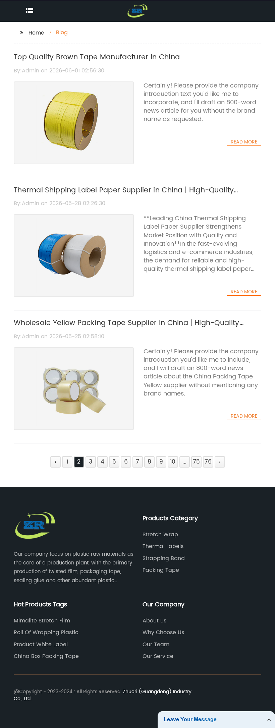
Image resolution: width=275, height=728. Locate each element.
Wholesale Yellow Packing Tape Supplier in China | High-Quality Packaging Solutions (126, 328)
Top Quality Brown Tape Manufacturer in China (97, 57)
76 (208, 462)
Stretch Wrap (160, 535)
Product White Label (41, 645)
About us (154, 620)
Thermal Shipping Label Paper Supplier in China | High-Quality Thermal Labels (124, 196)
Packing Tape (161, 570)
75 (196, 462)
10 (172, 462)
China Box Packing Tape (46, 656)
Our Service (158, 656)
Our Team (156, 644)
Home (36, 32)
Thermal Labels (163, 546)
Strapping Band (164, 558)
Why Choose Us (163, 632)
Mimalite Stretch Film (42, 621)
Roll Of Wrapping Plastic (46, 632)
